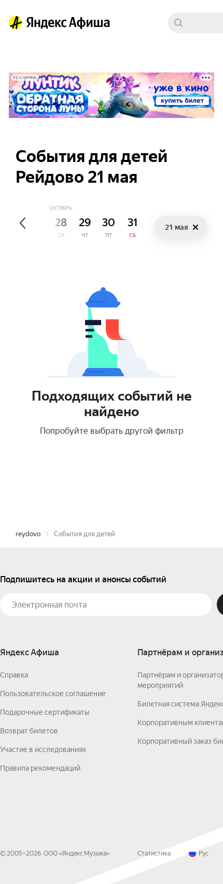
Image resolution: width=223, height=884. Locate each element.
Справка (14, 675)
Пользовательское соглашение (53, 693)
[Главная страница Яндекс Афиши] (15, 23)
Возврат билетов (29, 731)
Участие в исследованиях (43, 749)
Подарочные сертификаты (45, 712)
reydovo (28, 534)
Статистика (154, 853)
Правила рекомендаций (40, 768)
